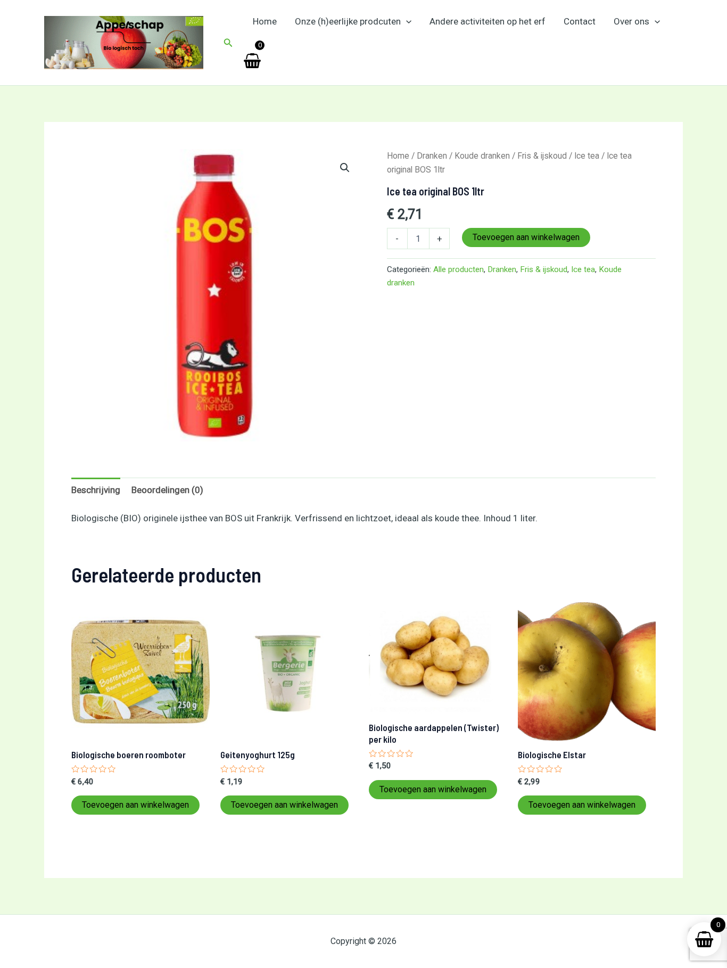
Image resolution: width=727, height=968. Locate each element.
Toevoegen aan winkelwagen (526, 237)
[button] (228, 43)
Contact (580, 21)
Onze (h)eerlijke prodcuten (348, 21)
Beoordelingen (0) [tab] (167, 490)
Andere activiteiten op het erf (487, 21)
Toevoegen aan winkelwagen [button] (135, 805)
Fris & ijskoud (542, 156)
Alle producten (458, 269)
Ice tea (586, 156)
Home (265, 21)
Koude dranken (482, 156)
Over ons (631, 21)
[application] (406, 21)
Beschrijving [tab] (95, 490)
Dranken (432, 156)
